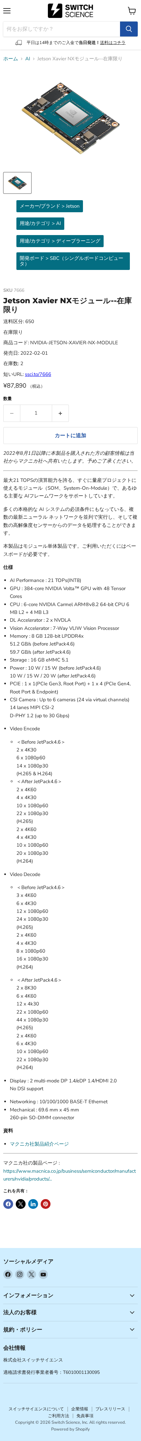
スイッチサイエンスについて (36, 1409)
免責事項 (84, 1416)
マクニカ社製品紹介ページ (39, 1144)
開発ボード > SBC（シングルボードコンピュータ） (71, 261)
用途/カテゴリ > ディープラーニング (60, 241)
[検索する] (129, 29)
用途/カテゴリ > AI (40, 223)
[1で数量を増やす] (60, 413)
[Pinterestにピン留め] (45, 1204)
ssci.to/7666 (38, 374)
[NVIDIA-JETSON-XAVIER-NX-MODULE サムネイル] (17, 182)
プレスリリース (110, 1409)
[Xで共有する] (21, 1204)
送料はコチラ (113, 43)
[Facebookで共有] (8, 1204)
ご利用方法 (58, 1416)
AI (27, 59)
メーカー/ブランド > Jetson (50, 206)
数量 (7, 398)
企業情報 (79, 1409)
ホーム (10, 59)
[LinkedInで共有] (33, 1204)
